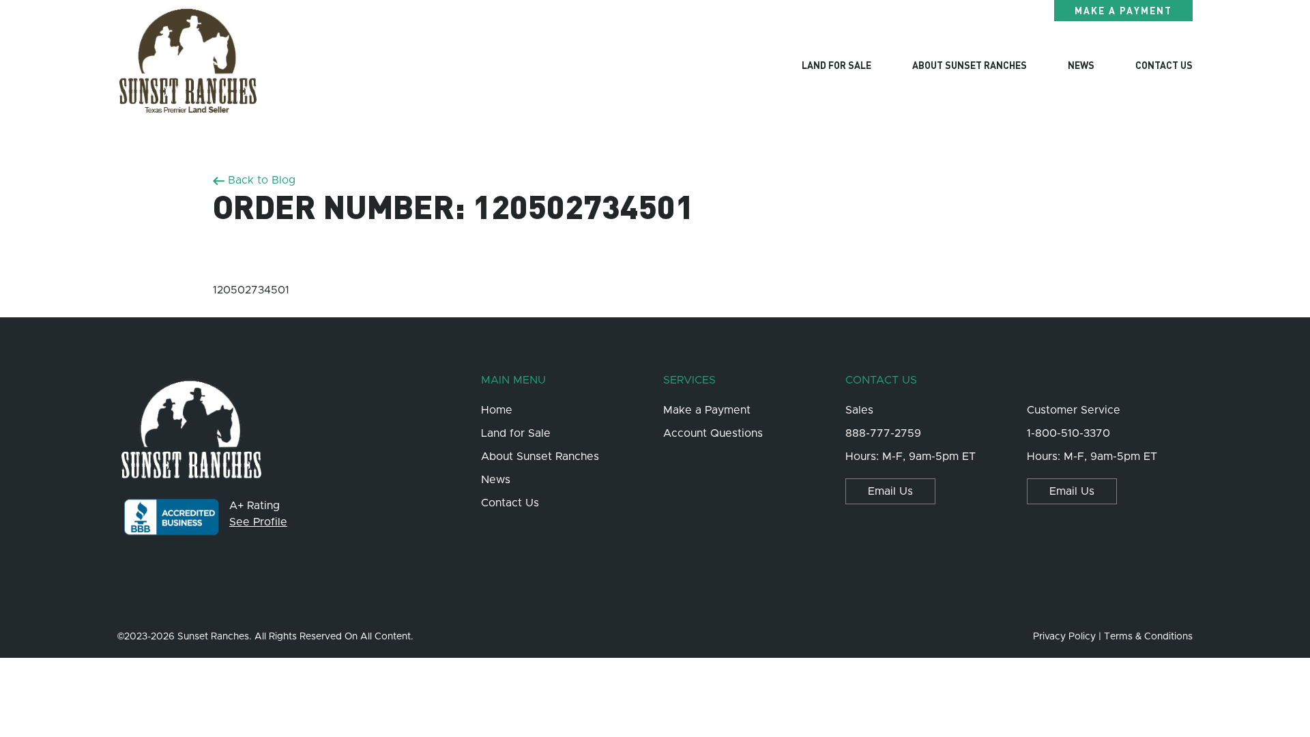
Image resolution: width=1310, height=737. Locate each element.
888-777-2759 (883, 433)
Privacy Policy (1064, 636)
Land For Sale (836, 65)
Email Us (890, 491)
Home (496, 410)
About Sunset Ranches (969, 65)
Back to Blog (259, 180)
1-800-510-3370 (1068, 433)
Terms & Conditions (1148, 636)
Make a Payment (1123, 10)
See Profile (258, 522)
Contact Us (1164, 65)
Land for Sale (516, 433)
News (1081, 65)
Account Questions (713, 433)
